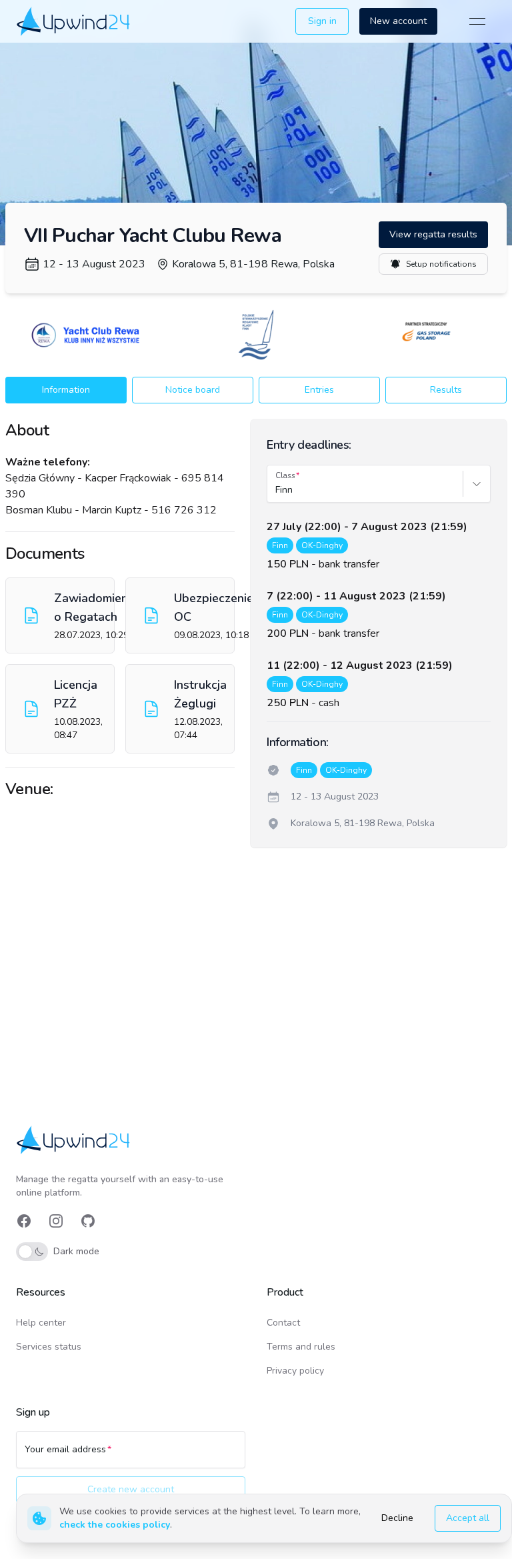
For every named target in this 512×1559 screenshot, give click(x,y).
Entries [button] (319, 389)
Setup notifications (441, 264)
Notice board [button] (192, 389)
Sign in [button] (322, 21)
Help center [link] (41, 1322)
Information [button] (66, 389)
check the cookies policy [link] (114, 1524)
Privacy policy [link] (295, 1370)
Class (285, 475)
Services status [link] (48, 1346)
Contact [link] (283, 1322)
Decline (397, 1518)
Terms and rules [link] (301, 1346)
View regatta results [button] (433, 234)
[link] (74, 21)
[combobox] (276, 490)
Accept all (467, 1518)
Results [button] (446, 389)
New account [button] (398, 21)
